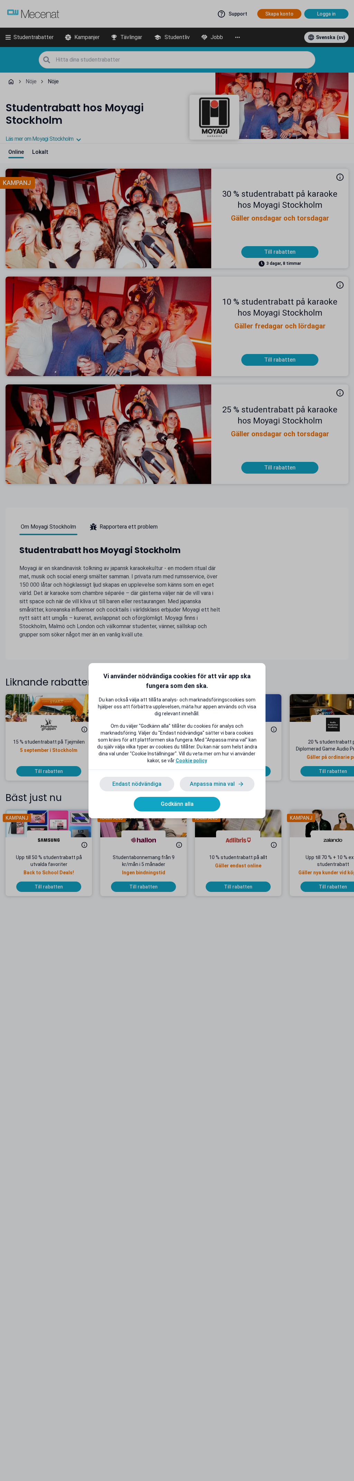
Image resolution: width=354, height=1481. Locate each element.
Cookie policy (191, 760)
